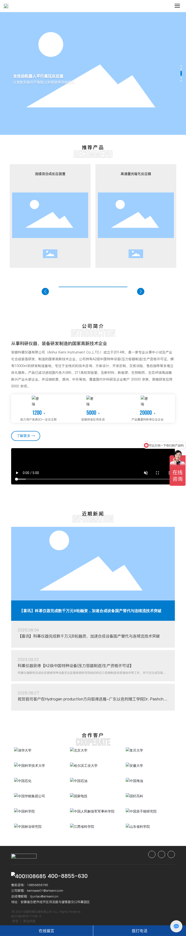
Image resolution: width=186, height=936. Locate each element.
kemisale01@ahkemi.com (45, 890)
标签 (15, 921)
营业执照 (29, 921)
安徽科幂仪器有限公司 (37, 912)
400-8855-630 (68, 876)
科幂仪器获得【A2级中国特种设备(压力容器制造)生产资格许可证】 (76, 665)
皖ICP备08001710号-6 (26, 916)
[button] (181, 66)
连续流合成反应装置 (50, 173)
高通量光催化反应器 (136, 173)
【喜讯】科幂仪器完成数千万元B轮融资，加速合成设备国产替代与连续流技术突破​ (90, 611)
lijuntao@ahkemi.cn (44, 896)
